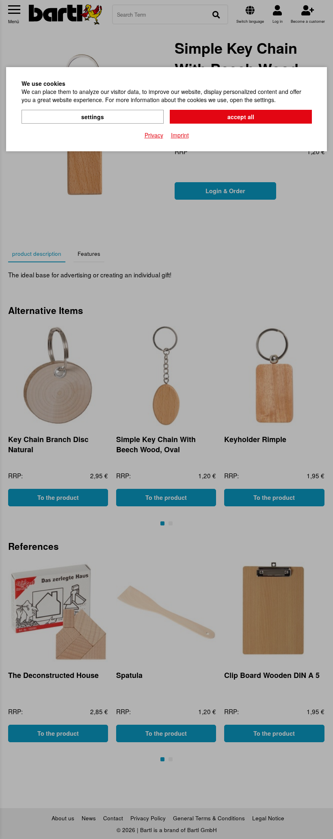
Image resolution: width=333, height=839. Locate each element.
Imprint (180, 135)
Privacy (154, 135)
